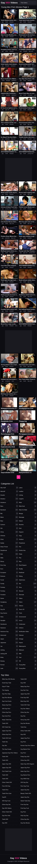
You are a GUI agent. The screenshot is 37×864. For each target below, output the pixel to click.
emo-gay (9, 565)
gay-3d (9, 609)
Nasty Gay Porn (25, 686)
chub (9, 539)
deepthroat (9, 550)
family (9, 583)
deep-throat (9, 546)
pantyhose (27, 543)
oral (27, 528)
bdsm (9, 517)
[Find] (34, 2)
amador (9, 495)
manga (27, 513)
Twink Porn (5, 789)
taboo (27, 598)
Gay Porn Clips (6, 694)
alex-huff (9, 487)
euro (35, 95)
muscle (13, 109)
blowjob (11, 22)
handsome (9, 624)
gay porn (30, 366)
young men (30, 153)
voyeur (27, 642)
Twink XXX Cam (6, 738)
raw (27, 561)
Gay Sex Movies (25, 723)
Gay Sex (4, 745)
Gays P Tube (5, 686)
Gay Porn (23, 741)
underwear (27, 624)
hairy (9, 616)
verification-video (27, 631)
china (9, 532)
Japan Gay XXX (6, 764)
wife (27, 653)
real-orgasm (27, 565)
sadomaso (27, 580)
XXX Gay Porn (6, 708)
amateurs (9, 502)
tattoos (27, 605)
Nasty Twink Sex (6, 719)
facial (29, 66)
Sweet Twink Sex (25, 800)
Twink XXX (5, 723)
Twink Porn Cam (6, 793)
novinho (27, 524)
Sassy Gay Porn (6, 705)
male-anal (27, 506)
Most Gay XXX (25, 701)
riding (27, 576)
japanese (9, 642)
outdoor (27, 539)
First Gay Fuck (25, 808)
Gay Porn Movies (7, 697)
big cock (30, 36)
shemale (27, 594)
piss (27, 557)
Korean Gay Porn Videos (28, 745)
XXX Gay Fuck (6, 800)
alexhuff (9, 491)
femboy (9, 591)
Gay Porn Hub (6, 815)
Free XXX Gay (6, 786)
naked (27, 521)
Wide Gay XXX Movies (8, 679)
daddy (9, 543)
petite (27, 554)
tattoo (27, 602)
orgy (27, 535)
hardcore (9, 628)
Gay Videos (9, 2)
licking (27, 495)
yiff (27, 661)
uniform (27, 628)
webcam (27, 650)
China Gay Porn (6, 712)
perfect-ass (27, 550)
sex (27, 583)
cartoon (9, 524)
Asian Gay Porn (25, 771)
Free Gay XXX (25, 697)
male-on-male (27, 510)
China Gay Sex (6, 804)
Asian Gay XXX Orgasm (27, 764)
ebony (9, 561)
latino (27, 487)
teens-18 (27, 609)
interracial (9, 635)
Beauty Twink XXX (26, 793)
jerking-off (9, 653)
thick (27, 613)
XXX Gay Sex (24, 782)
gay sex (7, 109)
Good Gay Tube (6, 682)
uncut (27, 620)
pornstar (7, 139)
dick (9, 554)
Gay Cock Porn (6, 716)
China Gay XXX (25, 760)
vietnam (27, 635)
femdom (9, 594)
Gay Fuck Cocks (6, 701)
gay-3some (9, 613)
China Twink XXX (7, 782)
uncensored (27, 616)
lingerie (27, 498)
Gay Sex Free (24, 690)
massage (27, 517)
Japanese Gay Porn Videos (10, 753)
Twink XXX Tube (25, 705)
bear (9, 521)
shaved (27, 591)
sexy (27, 587)
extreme (9, 576)
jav (9, 646)
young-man (27, 664)
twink (6, 22)
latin (9, 668)
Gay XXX (4, 823)
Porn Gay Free (25, 786)
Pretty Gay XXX (25, 756)
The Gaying (5, 690)
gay (3, 22)
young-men (27, 668)
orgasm (27, 532)
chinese (9, 535)
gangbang (9, 602)
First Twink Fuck (6, 771)
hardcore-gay (9, 631)
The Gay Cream (6, 749)
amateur (9, 498)
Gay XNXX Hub (25, 778)
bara (9, 506)
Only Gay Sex (24, 815)
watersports (27, 646)
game (9, 598)
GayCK (4, 797)
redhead (27, 572)
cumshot (15, 208)
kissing (9, 661)
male (27, 502)
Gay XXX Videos (6, 808)
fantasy (9, 587)
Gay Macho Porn (25, 749)
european (30, 95)
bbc (9, 513)
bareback (13, 66)
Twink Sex (5, 741)
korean (9, 664)
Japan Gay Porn (6, 730)
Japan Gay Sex (25, 789)
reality (27, 569)
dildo (9, 557)
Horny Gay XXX (25, 719)
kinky (9, 657)
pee (27, 546)
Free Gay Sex (24, 804)
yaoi (27, 657)
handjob (9, 620)
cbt (9, 528)
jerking (9, 650)
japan (9, 639)
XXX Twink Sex (6, 727)
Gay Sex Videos (25, 708)
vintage (27, 639)
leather (27, 491)
